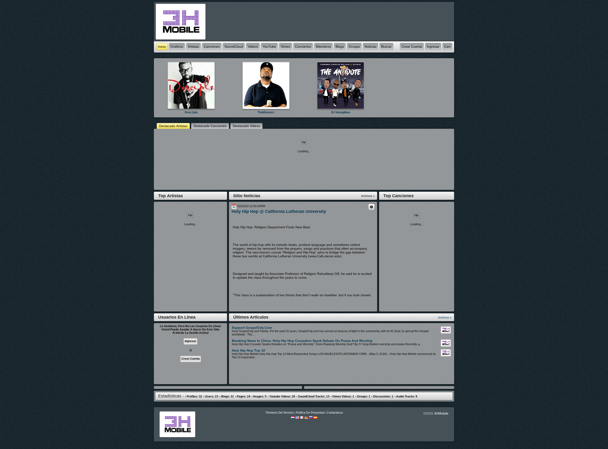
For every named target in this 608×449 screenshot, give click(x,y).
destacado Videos (246, 126)
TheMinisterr (266, 112)
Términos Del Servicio (279, 412)
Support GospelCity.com (252, 328)
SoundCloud (233, 46)
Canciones (212, 46)
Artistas (193, 46)
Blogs (340, 46)
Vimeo (285, 46)
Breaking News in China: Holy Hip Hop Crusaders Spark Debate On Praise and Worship (302, 341)
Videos (253, 46)
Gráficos (177, 46)
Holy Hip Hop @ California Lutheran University (279, 211)
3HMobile (441, 413)
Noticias (370, 46)
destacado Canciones (210, 126)
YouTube (269, 46)
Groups (354, 46)
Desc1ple (191, 112)
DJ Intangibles (340, 112)
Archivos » (444, 317)
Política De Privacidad (310, 412)
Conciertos (303, 46)
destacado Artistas (173, 126)
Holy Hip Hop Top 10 (248, 350)
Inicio (162, 46)
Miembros (323, 46)
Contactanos (335, 412)
